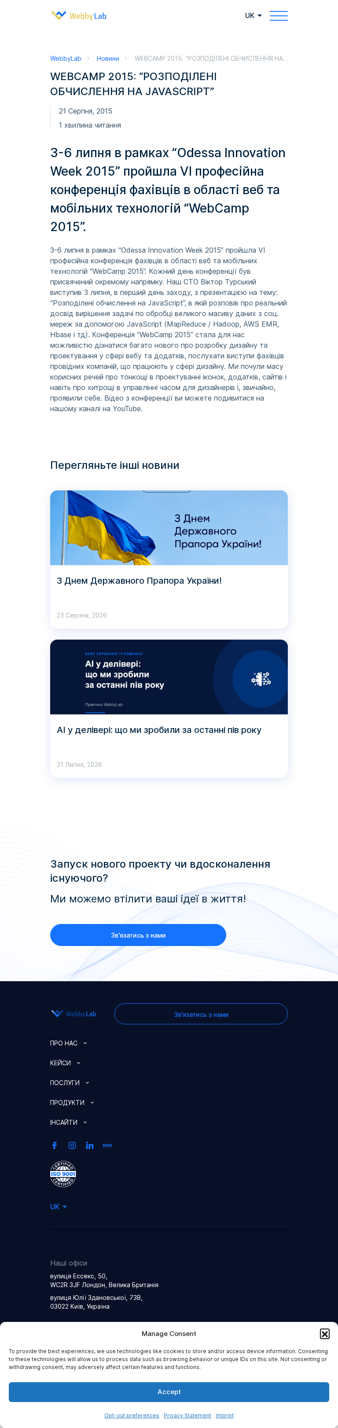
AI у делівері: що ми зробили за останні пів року (159, 730)
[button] (324, 1333)
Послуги (65, 1082)
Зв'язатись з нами (138, 935)
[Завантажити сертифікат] (63, 1173)
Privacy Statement (187, 1415)
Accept (169, 1392)
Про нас (63, 1043)
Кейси (60, 1063)
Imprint (225, 1415)
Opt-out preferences (131, 1415)
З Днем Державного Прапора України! (139, 580)
